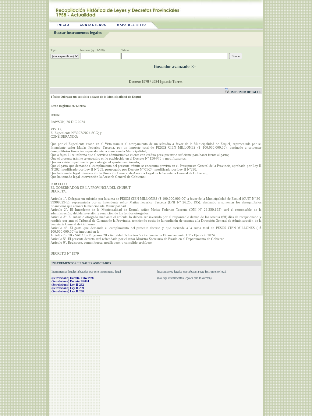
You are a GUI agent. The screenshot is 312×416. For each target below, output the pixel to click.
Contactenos (93, 24)
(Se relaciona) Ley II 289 (67, 288)
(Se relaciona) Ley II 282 (67, 284)
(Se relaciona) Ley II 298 (67, 291)
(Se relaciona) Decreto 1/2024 (70, 281)
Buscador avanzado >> (175, 66)
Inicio (63, 24)
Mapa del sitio (131, 24)
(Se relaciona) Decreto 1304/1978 (72, 278)
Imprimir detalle (245, 92)
